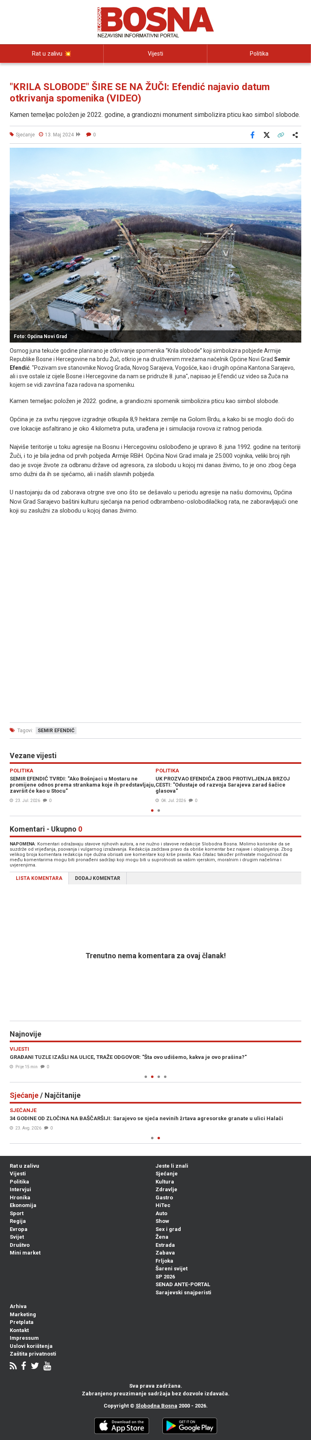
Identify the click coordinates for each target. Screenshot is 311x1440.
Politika (259, 53)
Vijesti (155, 53)
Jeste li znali (172, 1166)
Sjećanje (167, 1174)
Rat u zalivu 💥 (52, 53)
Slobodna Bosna (156, 1406)
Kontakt (19, 1330)
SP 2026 (165, 1277)
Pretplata (22, 1322)
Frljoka (164, 1261)
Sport (16, 1213)
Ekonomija (23, 1205)
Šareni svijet (171, 1268)
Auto (161, 1213)
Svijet (17, 1237)
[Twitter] (35, 1367)
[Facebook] (23, 1367)
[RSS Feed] (13, 1367)
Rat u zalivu (24, 1166)
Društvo (20, 1245)
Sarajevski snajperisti (183, 1292)
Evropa (19, 1229)
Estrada (165, 1245)
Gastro (164, 1197)
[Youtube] (47, 1367)
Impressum (24, 1338)
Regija (18, 1221)
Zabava (165, 1253)
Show (162, 1221)
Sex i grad (168, 1229)
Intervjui (20, 1189)
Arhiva (18, 1306)
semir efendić (56, 730)
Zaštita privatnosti (33, 1354)
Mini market (25, 1253)
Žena (162, 1237)
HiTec (163, 1205)
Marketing (23, 1314)
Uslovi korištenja (31, 1346)
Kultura (165, 1182)
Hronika (20, 1197)
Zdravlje (166, 1189)
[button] (294, 155)
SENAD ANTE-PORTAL (183, 1284)
